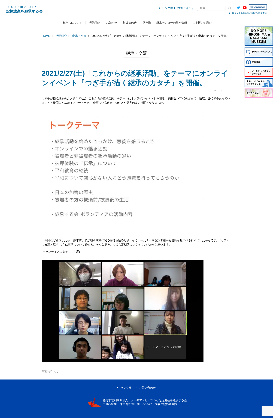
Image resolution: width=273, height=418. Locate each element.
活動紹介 (94, 22)
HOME (46, 35)
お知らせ (111, 22)
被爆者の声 (130, 22)
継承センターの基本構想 (171, 22)
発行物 (146, 22)
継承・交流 (79, 35)
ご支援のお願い (202, 22)
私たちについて (72, 22)
